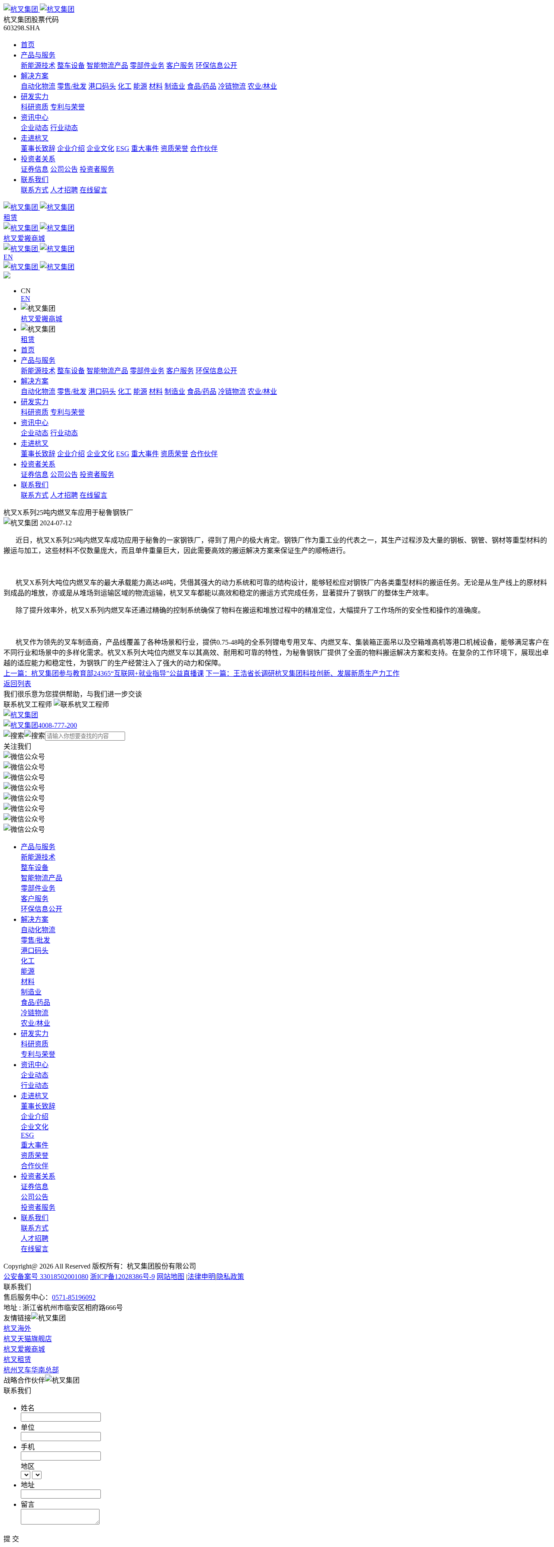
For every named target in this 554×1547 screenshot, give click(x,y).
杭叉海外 (17, 1328)
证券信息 (34, 169)
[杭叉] (277, 8)
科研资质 (34, 107)
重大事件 (145, 148)
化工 (125, 86)
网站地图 (170, 1276)
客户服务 (180, 65)
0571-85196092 (74, 1297)
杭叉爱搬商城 (41, 319)
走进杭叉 (34, 138)
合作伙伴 (204, 148)
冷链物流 (232, 86)
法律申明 (201, 1276)
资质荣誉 (174, 148)
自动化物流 (38, 86)
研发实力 (34, 96)
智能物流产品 (107, 65)
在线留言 (93, 190)
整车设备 (71, 65)
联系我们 (34, 179)
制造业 (174, 86)
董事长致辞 (38, 148)
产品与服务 (38, 55)
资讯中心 (34, 117)
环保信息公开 (216, 65)
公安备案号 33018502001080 (45, 1276)
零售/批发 (72, 86)
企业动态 (34, 127)
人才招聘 (64, 190)
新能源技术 (38, 65)
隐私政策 (230, 1276)
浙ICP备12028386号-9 (122, 1276)
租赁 (28, 339)
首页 (28, 44)
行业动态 (64, 127)
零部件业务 (147, 65)
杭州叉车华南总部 (31, 1370)
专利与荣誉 (67, 107)
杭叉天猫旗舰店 (27, 1338)
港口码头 (102, 86)
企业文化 (100, 148)
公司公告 (64, 169)
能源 (140, 86)
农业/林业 (262, 86)
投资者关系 (38, 159)
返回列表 (17, 683)
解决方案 (34, 76)
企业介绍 (71, 148)
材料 (156, 86)
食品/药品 (201, 86)
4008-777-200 (57, 725)
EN (25, 298)
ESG (122, 148)
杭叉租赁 (17, 1359)
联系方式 (34, 190)
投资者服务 (97, 169)
